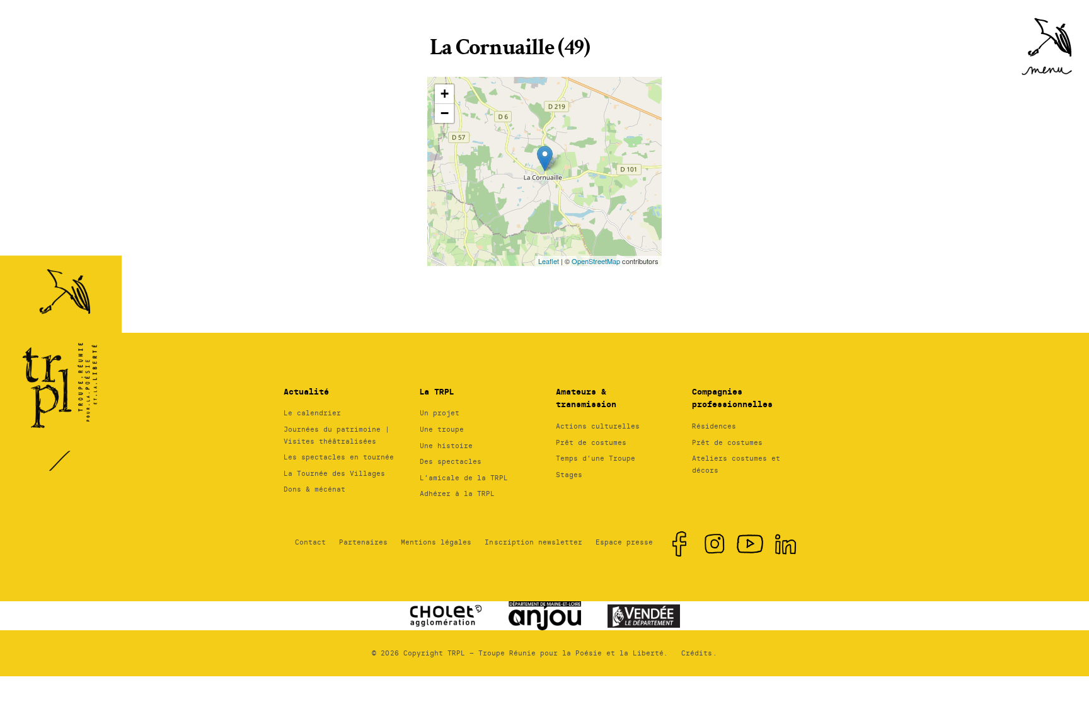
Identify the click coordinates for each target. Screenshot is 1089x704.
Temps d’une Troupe (595, 458)
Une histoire (446, 445)
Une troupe (442, 429)
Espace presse (624, 542)
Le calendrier (312, 412)
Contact (310, 542)
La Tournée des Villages (334, 473)
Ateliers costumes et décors (736, 464)
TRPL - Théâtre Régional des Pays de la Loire (63, 343)
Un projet (439, 412)
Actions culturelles (598, 426)
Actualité (306, 391)
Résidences (714, 426)
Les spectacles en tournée (339, 457)
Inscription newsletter (533, 542)
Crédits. (699, 653)
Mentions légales (436, 542)
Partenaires (363, 542)
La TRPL (437, 391)
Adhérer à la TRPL (457, 493)
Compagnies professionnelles (732, 398)
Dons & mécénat (314, 489)
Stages (569, 474)
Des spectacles (450, 461)
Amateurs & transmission (586, 398)
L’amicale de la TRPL (464, 477)
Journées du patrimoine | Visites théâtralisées (336, 435)
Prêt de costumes (591, 442)
